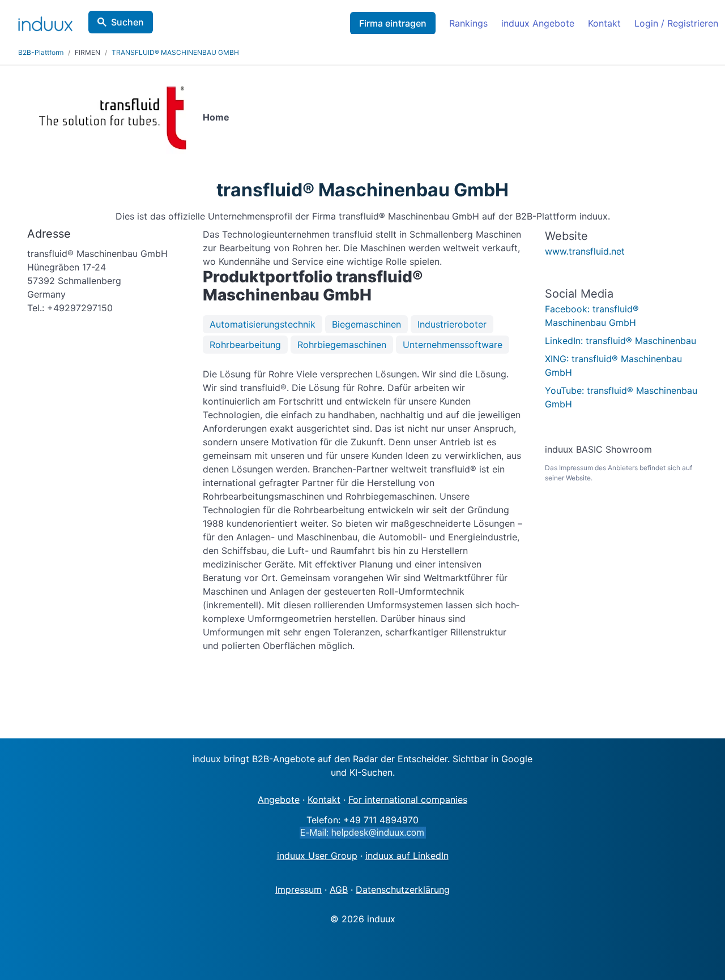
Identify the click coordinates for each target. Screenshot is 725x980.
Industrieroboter (452, 324)
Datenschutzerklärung (403, 889)
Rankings (468, 23)
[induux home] (45, 21)
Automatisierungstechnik (262, 324)
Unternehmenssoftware (452, 344)
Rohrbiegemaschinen (341, 344)
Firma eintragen (393, 23)
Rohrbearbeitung (245, 344)
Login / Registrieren (676, 23)
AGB (339, 889)
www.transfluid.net (585, 251)
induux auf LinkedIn (407, 855)
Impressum (298, 889)
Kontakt (604, 23)
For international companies (407, 799)
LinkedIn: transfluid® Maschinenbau (620, 340)
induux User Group (317, 855)
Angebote (279, 799)
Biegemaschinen (366, 324)
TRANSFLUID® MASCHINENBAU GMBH (175, 52)
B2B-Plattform (40, 52)
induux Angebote (537, 23)
